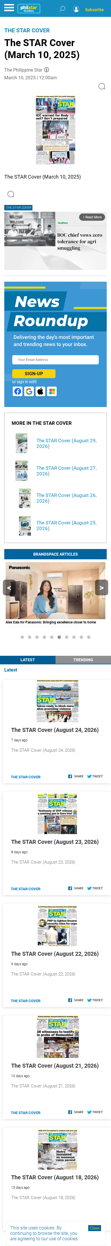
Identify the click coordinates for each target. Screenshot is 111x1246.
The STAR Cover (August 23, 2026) (55, 841)
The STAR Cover (27, 30)
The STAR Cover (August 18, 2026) (55, 1177)
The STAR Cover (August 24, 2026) (55, 729)
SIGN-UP (34, 373)
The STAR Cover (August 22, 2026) (55, 953)
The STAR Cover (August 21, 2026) (55, 1065)
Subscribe (94, 9)
